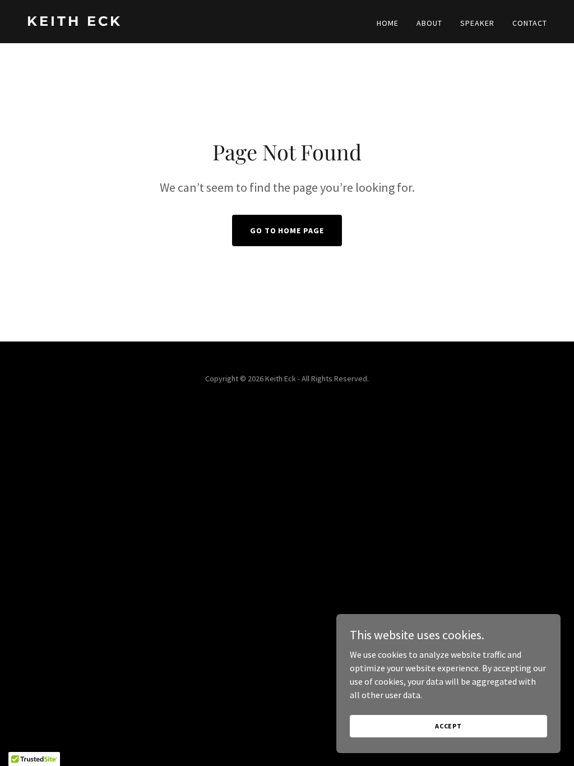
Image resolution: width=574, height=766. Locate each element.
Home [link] (388, 23)
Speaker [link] (477, 23)
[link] (152, 22)
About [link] (429, 23)
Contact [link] (529, 23)
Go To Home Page (287, 230)
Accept (448, 726)
